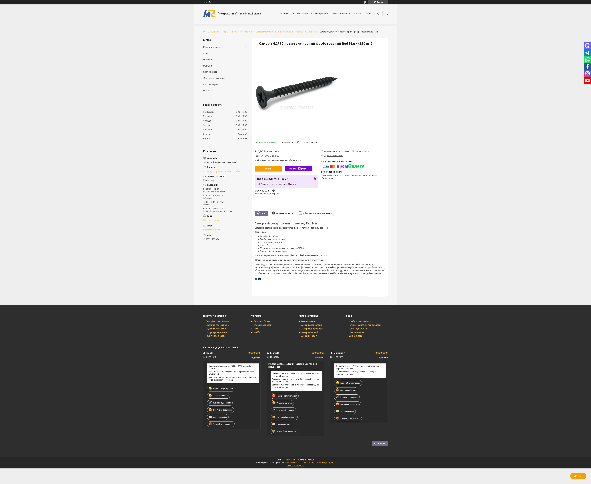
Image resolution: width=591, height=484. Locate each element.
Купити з (293, 168)
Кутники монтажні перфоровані (365, 325)
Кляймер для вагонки (360, 321)
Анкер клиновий (309, 332)
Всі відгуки (379, 443)
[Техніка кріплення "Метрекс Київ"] (209, 13)
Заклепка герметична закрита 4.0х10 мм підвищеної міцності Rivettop (295, 386)
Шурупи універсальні (216, 332)
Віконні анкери (308, 321)
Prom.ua (310, 460)
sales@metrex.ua (211, 229)
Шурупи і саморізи (220, 31)
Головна (284, 13)
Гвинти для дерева (215, 336)
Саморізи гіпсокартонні (217, 321)
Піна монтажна (356, 332)
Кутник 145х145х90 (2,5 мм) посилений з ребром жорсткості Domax (357, 367)
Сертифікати (210, 72)
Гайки (256, 328)
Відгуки (207, 65)
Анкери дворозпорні (311, 325)
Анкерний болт (309, 336)
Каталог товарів (212, 47)
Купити (268, 168)
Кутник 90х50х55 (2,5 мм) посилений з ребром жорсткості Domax (356, 373)
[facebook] (256, 279)
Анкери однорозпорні (312, 328)
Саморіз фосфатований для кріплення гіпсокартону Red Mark (287, 31)
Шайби (257, 332)
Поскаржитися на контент (298, 463)
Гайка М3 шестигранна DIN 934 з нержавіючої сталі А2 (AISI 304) (232, 373)
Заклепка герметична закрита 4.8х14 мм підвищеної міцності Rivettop (295, 380)
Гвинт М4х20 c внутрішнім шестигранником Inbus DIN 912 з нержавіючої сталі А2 (232, 378)
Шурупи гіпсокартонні (242, 31)
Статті (206, 53)
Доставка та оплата (301, 13)
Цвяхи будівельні (358, 328)
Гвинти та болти (262, 321)
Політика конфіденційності (324, 463)
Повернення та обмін (326, 13)
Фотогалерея (210, 84)
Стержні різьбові (262, 325)
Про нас (357, 13)
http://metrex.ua (211, 220)
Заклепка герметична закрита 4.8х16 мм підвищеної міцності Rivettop (295, 374)
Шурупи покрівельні (216, 328)
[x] (259, 279)
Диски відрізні (356, 336)
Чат (580, 476)
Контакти (345, 13)
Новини (207, 59)
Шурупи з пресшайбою (217, 325)
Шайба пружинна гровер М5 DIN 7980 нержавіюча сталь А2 (231, 367)
